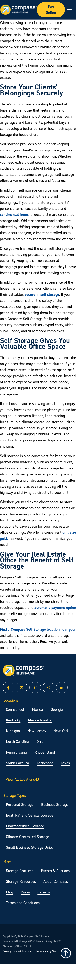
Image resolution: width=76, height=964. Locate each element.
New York (61, 731)
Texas (65, 763)
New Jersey (36, 731)
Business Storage (55, 804)
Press (25, 892)
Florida (37, 709)
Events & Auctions (55, 870)
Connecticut (15, 709)
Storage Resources (21, 881)
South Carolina (17, 763)
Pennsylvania (16, 752)
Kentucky (13, 720)
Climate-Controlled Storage (27, 836)
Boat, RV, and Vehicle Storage (29, 815)
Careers (43, 892)
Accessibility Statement (50, 951)
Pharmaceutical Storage (25, 826)
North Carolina (17, 741)
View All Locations (20, 779)
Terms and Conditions (23, 903)
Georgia (57, 709)
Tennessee (45, 763)
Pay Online (51, 9)
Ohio (40, 741)
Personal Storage (20, 804)
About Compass (55, 881)
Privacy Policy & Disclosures (19, 951)
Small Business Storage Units (29, 847)
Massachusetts (40, 720)
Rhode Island (44, 752)
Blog (9, 892)
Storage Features (19, 870)
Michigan (13, 731)
